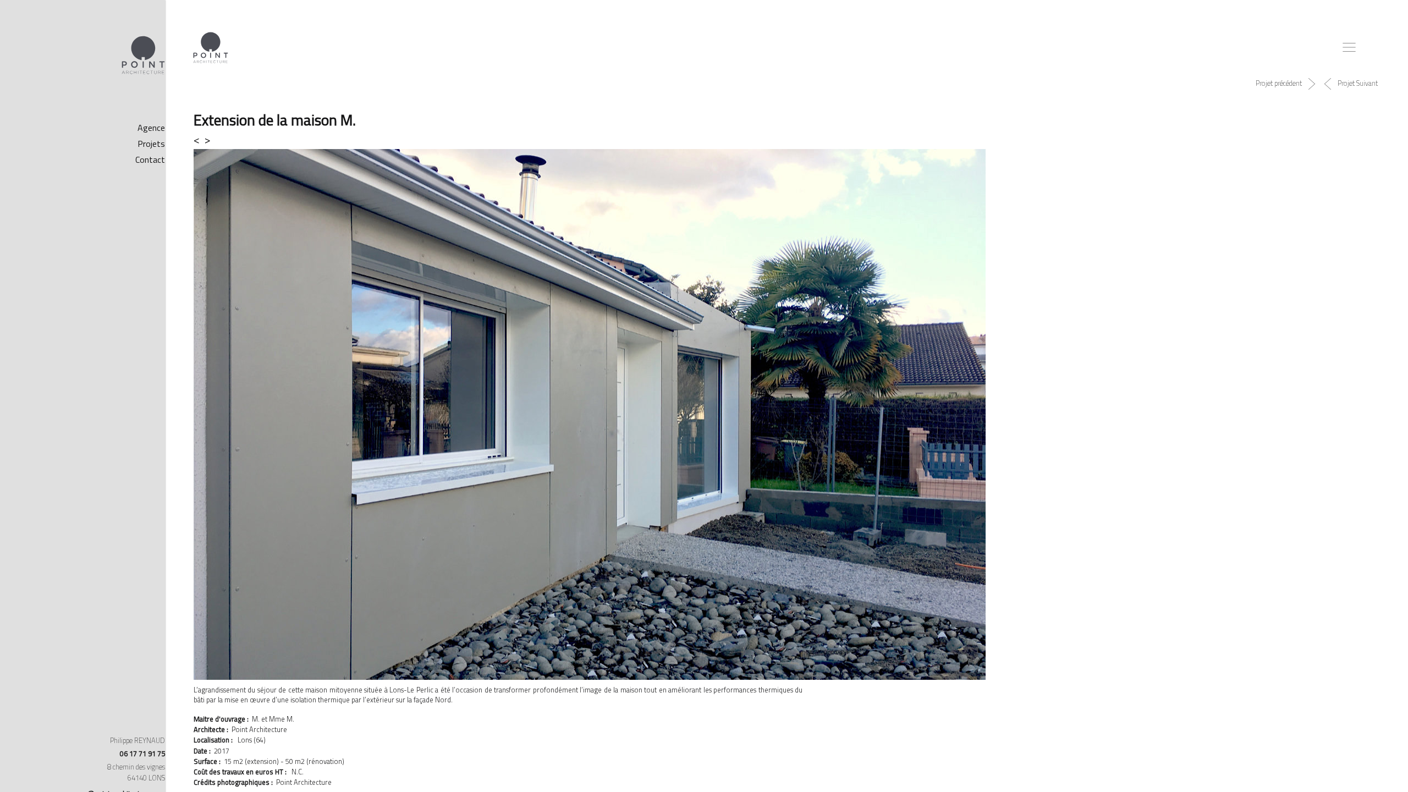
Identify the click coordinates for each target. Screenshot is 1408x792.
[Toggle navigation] (1344, 47)
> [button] (42, 139)
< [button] (34, 139)
